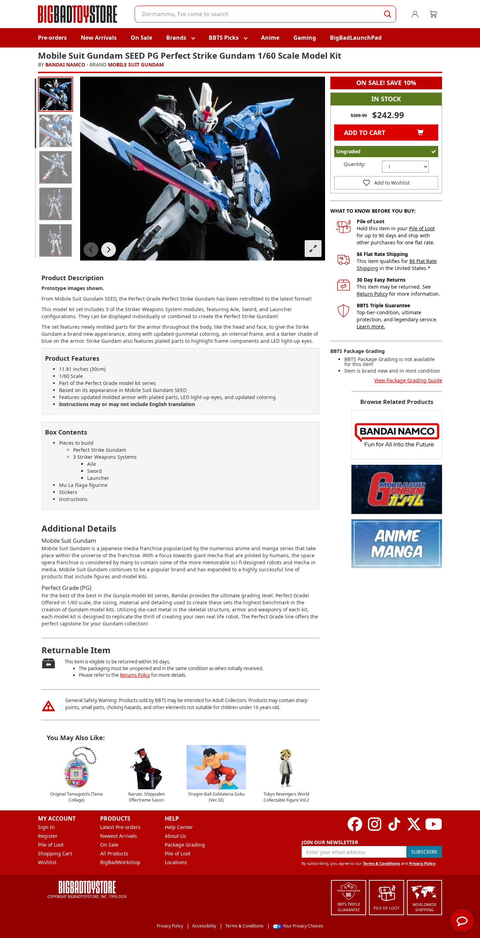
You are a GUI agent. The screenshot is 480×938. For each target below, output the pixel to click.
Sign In (46, 827)
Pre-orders (52, 37)
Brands (176, 37)
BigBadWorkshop (120, 862)
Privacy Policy (422, 863)
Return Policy (372, 293)
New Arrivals (99, 37)
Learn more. (371, 326)
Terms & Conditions (381, 863)
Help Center (179, 827)
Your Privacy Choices (303, 926)
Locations (176, 862)
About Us (175, 836)
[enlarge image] (313, 248)
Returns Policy (135, 675)
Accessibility (204, 926)
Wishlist (47, 862)
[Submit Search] (387, 14)
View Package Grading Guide (408, 380)
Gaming (304, 37)
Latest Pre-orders (120, 827)
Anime (270, 37)
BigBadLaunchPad (356, 37)
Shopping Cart (55, 853)
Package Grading (185, 844)
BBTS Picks (224, 37)
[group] (55, 94)
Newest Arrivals (118, 836)
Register (48, 836)
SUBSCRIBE (424, 851)
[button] (91, 249)
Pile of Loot (422, 228)
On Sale (141, 37)
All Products (114, 853)
